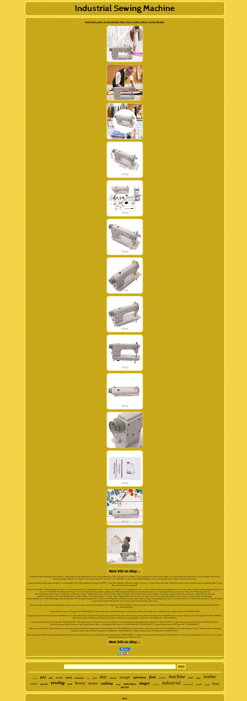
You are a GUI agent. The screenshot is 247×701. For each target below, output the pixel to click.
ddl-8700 (125, 687)
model (35, 678)
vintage (118, 684)
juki (43, 677)
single (198, 678)
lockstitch (79, 678)
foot (152, 677)
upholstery (139, 677)
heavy (80, 682)
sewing (57, 682)
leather (210, 676)
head (215, 683)
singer (144, 683)
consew (162, 677)
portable (207, 685)
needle (59, 677)
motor (93, 683)
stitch (68, 677)
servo (34, 683)
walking (107, 683)
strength (124, 677)
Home (124, 698)
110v (88, 678)
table (190, 677)
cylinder (156, 684)
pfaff (95, 678)
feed (70, 684)
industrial (171, 682)
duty (103, 676)
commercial (188, 684)
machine (177, 676)
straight (199, 684)
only (51, 678)
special (44, 684)
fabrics (113, 678)
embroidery (130, 683)
